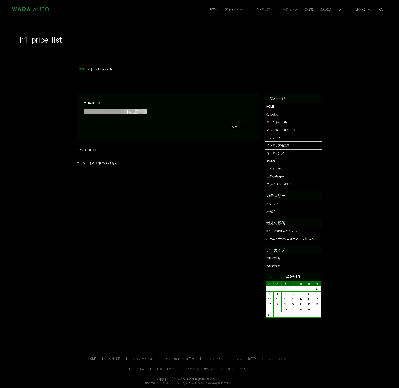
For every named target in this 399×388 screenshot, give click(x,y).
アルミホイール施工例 (281, 130)
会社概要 (326, 9)
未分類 (270, 211)
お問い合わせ (363, 9)
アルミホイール (235, 9)
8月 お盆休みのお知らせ (283, 231)
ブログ (343, 9)
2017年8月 (273, 258)
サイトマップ (275, 168)
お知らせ (272, 203)
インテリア (262, 9)
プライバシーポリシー (281, 184)
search (381, 9)
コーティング (288, 9)
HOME (214, 9)
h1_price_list (88, 149)
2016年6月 (273, 266)
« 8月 (270, 277)
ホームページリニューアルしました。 (291, 238)
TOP (81, 69)
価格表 (308, 9)
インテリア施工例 (278, 145)
